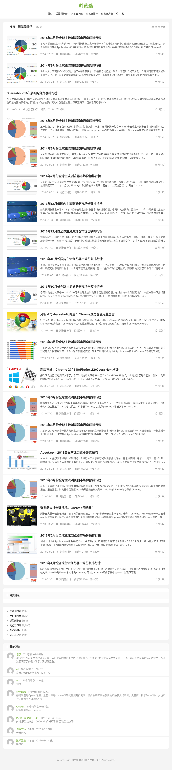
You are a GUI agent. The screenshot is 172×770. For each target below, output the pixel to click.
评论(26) (95, 137)
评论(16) (60, 109)
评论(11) (94, 330)
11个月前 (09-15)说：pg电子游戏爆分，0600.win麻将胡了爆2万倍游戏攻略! (45, 719)
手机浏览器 (15, 615)
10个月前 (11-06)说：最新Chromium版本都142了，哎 (33, 671)
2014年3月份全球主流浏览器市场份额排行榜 (70, 148)
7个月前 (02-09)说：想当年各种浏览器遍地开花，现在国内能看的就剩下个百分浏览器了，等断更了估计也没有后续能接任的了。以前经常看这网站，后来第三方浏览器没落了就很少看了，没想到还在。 (90, 658)
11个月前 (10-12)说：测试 (31, 682)
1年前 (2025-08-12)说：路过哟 (35, 742)
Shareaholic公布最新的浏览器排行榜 (32, 93)
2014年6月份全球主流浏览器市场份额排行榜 (70, 38)
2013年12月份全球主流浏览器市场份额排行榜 (71, 231)
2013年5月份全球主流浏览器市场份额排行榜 (70, 425)
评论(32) (95, 524)
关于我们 (92, 760)
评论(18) (94, 164)
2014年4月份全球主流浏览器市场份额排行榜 (70, 121)
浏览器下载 (77, 13)
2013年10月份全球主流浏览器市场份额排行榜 (71, 286)
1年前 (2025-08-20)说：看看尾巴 (35, 731)
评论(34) (94, 302)
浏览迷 (86, 6)
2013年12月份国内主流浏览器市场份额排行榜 (71, 203)
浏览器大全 (107, 13)
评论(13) (95, 468)
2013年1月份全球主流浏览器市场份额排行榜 (70, 563)
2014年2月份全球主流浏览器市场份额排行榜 (70, 176)
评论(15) (95, 441)
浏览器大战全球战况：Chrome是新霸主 (67, 508)
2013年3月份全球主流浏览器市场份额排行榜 (70, 480)
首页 (50, 13)
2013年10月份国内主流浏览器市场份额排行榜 (71, 259)
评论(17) (95, 81)
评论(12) (95, 358)
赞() (160, 54)
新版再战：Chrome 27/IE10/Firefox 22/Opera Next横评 (79, 369)
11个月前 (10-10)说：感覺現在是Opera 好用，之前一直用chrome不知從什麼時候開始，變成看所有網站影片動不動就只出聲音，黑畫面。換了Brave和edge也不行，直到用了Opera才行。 (90, 695)
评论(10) (94, 275)
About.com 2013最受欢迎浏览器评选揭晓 (69, 452)
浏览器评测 (63, 385)
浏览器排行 (92, 13)
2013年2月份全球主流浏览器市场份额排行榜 (70, 535)
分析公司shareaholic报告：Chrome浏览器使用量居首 (77, 314)
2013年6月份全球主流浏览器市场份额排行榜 (70, 397)
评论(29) (95, 551)
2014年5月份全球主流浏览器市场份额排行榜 (70, 65)
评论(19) (94, 54)
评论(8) (94, 579)
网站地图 (83, 760)
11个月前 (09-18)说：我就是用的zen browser (33, 708)
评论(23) (95, 219)
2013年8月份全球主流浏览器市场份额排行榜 (70, 342)
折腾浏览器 (15, 620)
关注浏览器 (62, 13)
